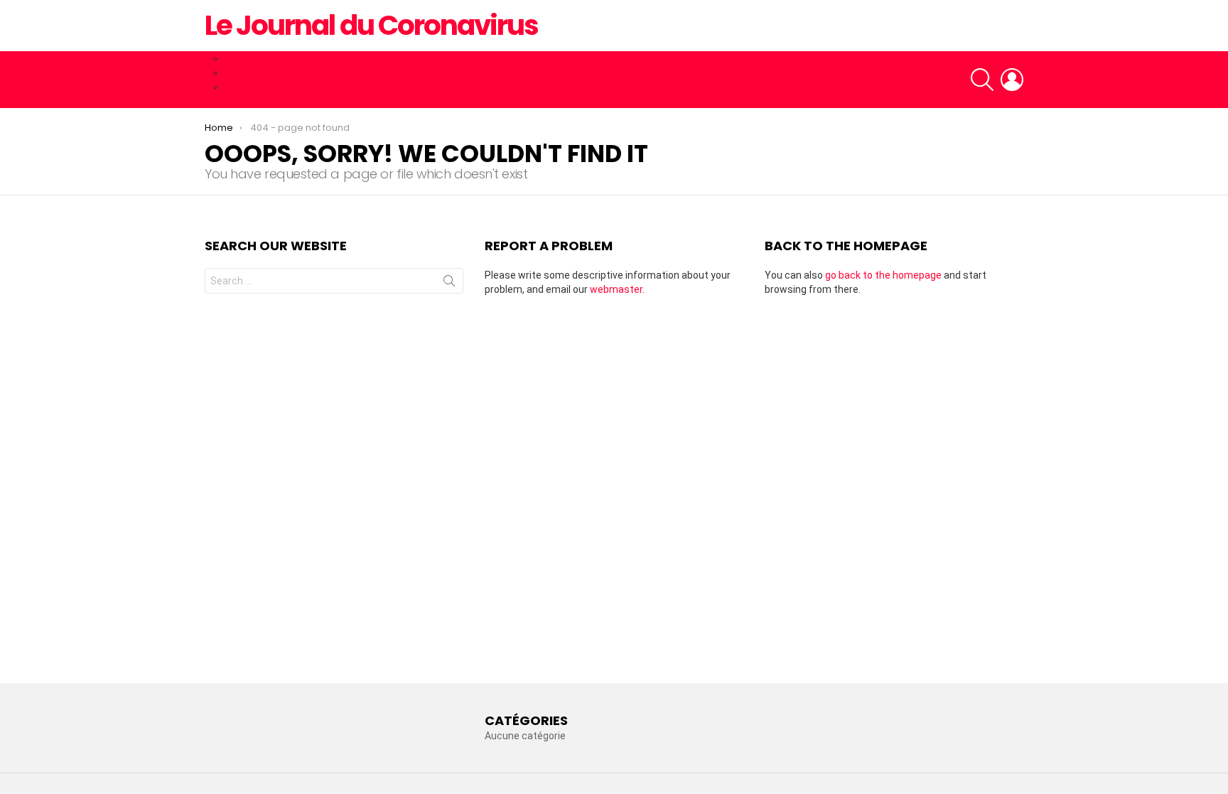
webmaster (616, 289)
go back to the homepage (883, 275)
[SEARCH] (982, 79)
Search (449, 283)
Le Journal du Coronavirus (371, 25)
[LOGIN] (1012, 79)
